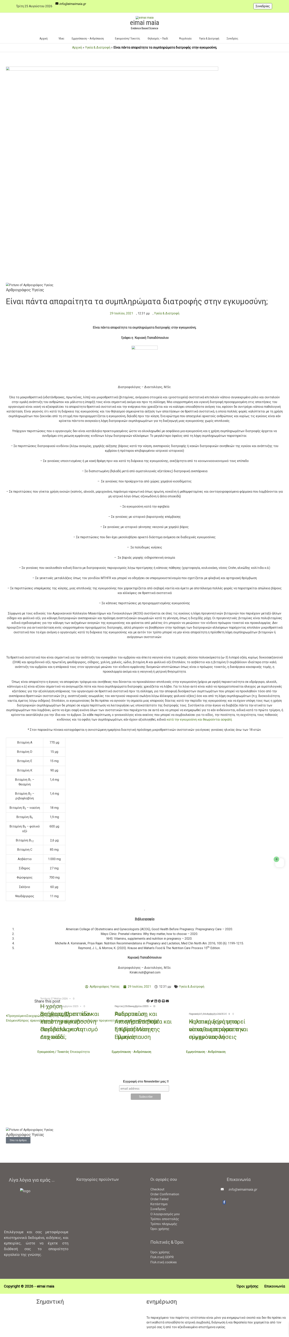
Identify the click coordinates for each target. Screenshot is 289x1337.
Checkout (157, 1189)
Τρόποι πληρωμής (163, 1224)
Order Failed (159, 1199)
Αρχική (77, 47)
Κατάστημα (159, 1204)
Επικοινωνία (274, 1286)
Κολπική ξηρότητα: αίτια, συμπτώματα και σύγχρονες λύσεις (218, 1029)
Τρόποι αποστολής (164, 1219)
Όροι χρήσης (159, 1229)
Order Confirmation (164, 1194)
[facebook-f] (224, 1202)
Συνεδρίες (263, 6)
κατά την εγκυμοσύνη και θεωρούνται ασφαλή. (199, 719)
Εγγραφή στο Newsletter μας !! (146, 1081)
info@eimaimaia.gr (72, 4)
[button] (248, 38)
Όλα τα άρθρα (18, 1140)
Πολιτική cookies (163, 1262)
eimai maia (144, 23)
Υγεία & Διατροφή (97, 47)
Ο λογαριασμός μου (165, 1214)
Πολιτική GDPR (162, 1257)
